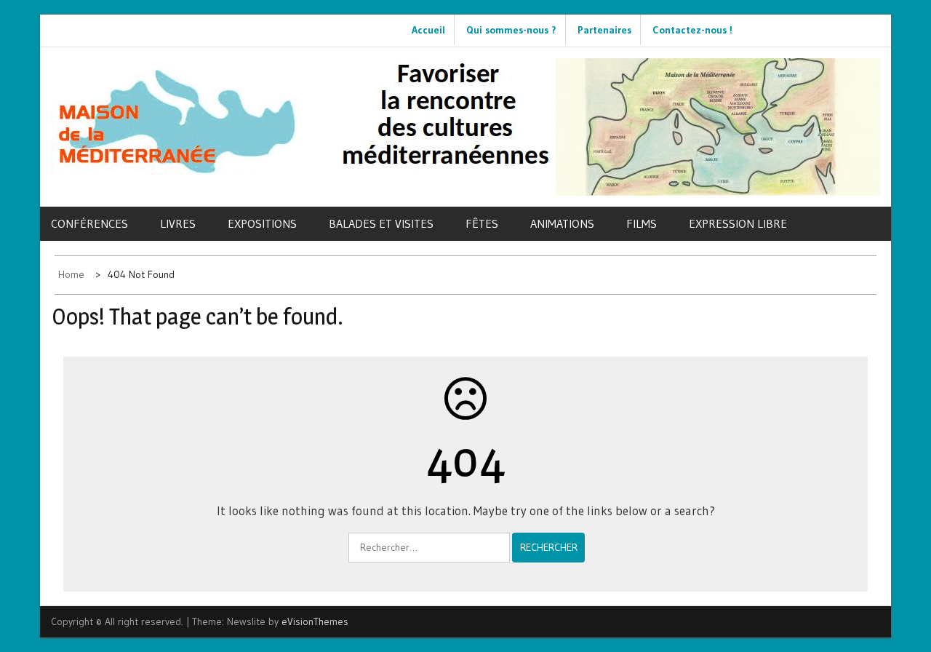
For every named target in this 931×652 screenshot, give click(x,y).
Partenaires (604, 29)
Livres (178, 223)
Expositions (262, 223)
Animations (562, 223)
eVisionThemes (314, 621)
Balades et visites (381, 223)
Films (641, 223)
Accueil (428, 29)
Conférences (89, 223)
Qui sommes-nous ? (511, 29)
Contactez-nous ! (692, 29)
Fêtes (482, 223)
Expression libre (738, 223)
